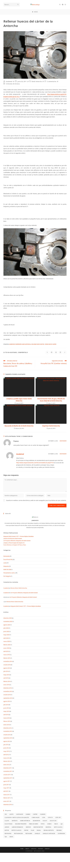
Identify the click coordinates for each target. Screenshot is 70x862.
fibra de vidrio (33, 824)
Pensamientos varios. (9, 573)
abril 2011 (6, 791)
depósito (14, 820)
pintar (26, 830)
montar (28, 827)
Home (22, 848)
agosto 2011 (6, 781)
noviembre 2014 (7, 661)
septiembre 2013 (7, 698)
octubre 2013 (7, 694)
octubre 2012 (7, 734)
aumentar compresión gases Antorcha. (20, 344)
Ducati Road (8, 824)
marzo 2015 (6, 654)
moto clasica (58, 827)
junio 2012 (6, 748)
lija (62, 824)
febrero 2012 (6, 761)
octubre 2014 (7, 665)
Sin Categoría (7, 576)
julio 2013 (6, 704)
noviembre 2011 (7, 771)
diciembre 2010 (7, 804)
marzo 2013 (6, 718)
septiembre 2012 (7, 738)
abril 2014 (6, 678)
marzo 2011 (6, 794)
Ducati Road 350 (7, 559)
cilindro (42, 814)
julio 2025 (6, 628)
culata (7, 820)
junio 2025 (6, 631)
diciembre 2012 (7, 728)
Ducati (45, 820)
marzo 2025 (6, 641)
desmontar (36, 820)
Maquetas (6, 566)
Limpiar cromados (17, 827)
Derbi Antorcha (37, 81)
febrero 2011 (6, 798)
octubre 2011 (7, 774)
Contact (47, 848)
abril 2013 (6, 714)
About (27, 848)
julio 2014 (6, 671)
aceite (11, 814)
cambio (28, 814)
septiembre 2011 (7, 778)
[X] (60, 4)
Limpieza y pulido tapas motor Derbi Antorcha (19, 400)
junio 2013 (6, 708)
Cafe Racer (19, 814)
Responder (63, 441)
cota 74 (50, 817)
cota (43, 817)
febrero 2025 (6, 645)
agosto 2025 (6, 625)
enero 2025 (6, 648)
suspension (61, 833)
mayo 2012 (6, 751)
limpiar (7, 827)
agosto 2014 (6, 668)
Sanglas (37, 833)
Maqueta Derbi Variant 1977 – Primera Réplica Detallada (18, 536)
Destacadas (6, 556)
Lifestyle (33, 848)
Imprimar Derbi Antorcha (51, 426)
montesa (48, 827)
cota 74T (58, 817)
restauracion (18, 833)
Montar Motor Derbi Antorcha (19, 588)
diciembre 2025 (7, 618)
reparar (59, 830)
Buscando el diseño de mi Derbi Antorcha (19, 426)
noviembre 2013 (7, 691)
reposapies (8, 833)
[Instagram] (65, 4)
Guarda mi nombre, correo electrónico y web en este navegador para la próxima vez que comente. (36, 500)
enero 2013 (6, 724)
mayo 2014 (6, 675)
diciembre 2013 (7, 688)
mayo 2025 (6, 635)
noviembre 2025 (7, 621)
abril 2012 (6, 754)
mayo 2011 (6, 788)
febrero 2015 (6, 658)
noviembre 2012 (7, 731)
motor (7, 830)
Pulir (32, 830)
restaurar (29, 833)
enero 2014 (6, 685)
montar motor (38, 827)
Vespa (11, 836)
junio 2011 (6, 784)
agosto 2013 (6, 701)
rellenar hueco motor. (37, 344)
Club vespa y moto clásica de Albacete (17, 817)
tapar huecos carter (50, 344)
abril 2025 (6, 638)
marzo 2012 (6, 758)
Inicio (56, 824)
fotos (42, 824)
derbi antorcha (25, 820)
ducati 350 (53, 820)
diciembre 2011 (7, 768)
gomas (49, 824)
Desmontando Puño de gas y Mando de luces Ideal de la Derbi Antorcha (51, 400)
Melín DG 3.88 (7, 569)
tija (6, 836)
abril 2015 (6, 651)
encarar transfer (20, 824)
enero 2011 (6, 801)
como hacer (35, 817)
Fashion (40, 848)
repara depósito (49, 830)
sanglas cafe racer (49, 833)
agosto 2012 (6, 741)
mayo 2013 (6, 711)
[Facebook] (62, 4)
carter (35, 814)
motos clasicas (16, 830)
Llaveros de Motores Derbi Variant (12, 538)
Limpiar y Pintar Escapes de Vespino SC (14, 543)
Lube (4, 563)
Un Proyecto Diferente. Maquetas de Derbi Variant (17, 540)
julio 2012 (6, 744)
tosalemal (9, 81)
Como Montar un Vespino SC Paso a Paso (14, 545)
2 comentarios (51, 81)
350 (6, 814)
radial (39, 830)
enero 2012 (6, 764)
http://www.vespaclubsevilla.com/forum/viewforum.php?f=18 (35, 463)
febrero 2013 (6, 721)
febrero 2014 (6, 681)
